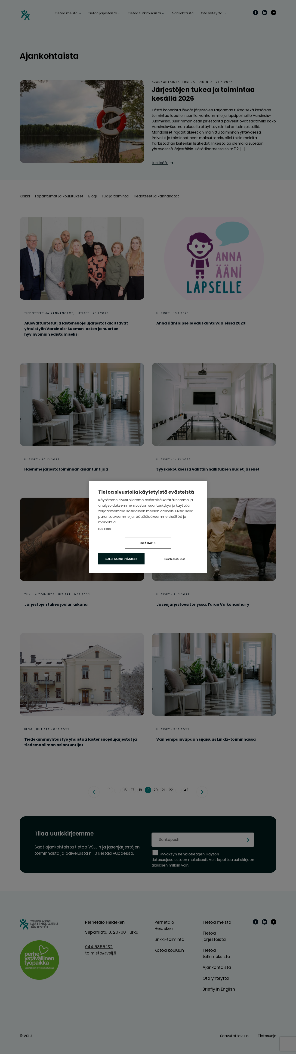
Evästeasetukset (174, 559)
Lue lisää (104, 529)
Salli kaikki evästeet (121, 559)
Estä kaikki (148, 543)
